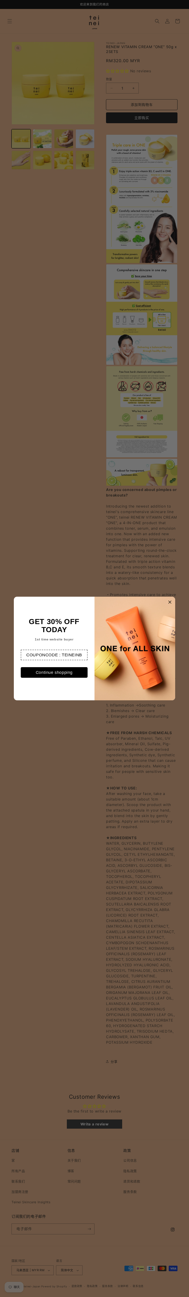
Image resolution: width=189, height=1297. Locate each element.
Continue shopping (54, 672)
